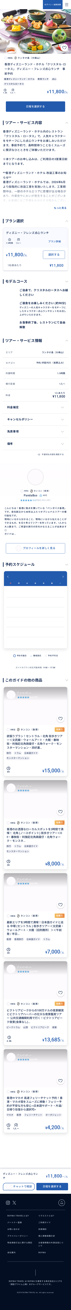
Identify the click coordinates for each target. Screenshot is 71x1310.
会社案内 (11, 1252)
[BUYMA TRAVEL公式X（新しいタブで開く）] (14, 1203)
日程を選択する (35, 106)
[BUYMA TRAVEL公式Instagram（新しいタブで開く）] (8, 1203)
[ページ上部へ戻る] (61, 1202)
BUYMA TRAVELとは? (18, 1216)
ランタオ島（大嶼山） (53, 352)
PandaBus (24, 692)
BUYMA (42, 1252)
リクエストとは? (46, 1216)
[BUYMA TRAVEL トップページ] (23, 4)
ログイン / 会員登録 (52, 5)
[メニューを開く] (66, 4)
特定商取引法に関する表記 (19, 1243)
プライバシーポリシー (17, 1236)
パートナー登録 (14, 1222)
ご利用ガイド (44, 1222)
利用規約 (42, 1229)
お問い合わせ (13, 1229)
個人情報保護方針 (46, 1236)
